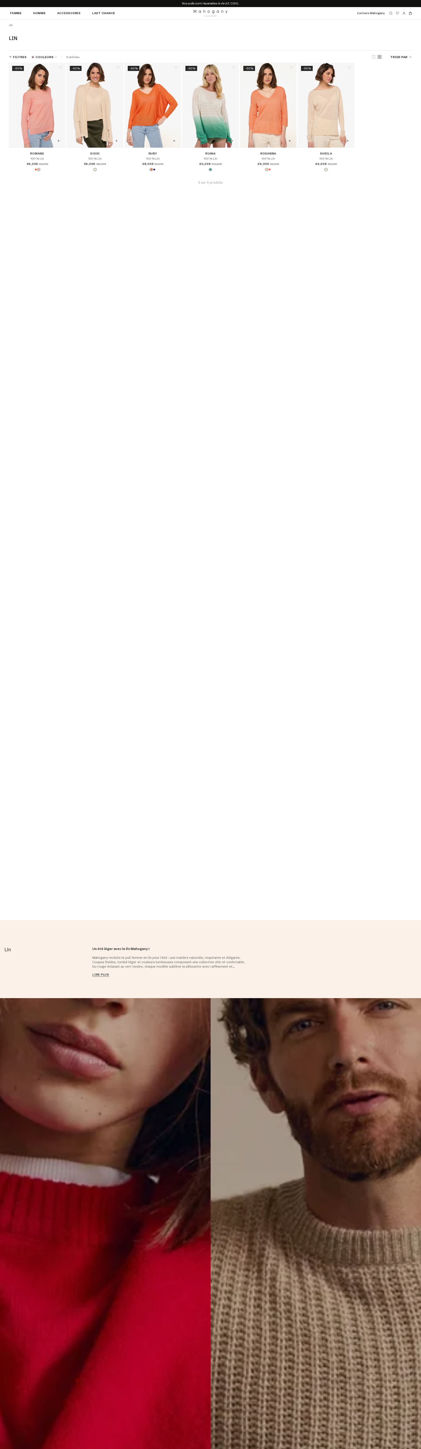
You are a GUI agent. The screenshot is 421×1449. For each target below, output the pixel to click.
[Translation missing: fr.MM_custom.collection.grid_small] (379, 57)
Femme (16, 13)
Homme (39, 13)
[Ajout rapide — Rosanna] (289, 140)
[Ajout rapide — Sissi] (116, 140)
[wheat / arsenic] (210, 169)
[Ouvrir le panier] (410, 13)
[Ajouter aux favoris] (60, 67)
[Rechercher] (391, 13)
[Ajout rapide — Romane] (58, 140)
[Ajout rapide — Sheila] (347, 140)
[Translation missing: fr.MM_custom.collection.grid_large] (373, 57)
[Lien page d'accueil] (210, 13)
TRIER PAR (399, 57)
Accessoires (69, 13)
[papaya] (267, 169)
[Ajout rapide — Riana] (232, 140)
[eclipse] (154, 169)
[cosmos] (36, 169)
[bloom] (39, 169)
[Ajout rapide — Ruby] (174, 140)
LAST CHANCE (103, 13)
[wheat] (95, 169)
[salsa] (270, 169)
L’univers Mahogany (371, 13)
